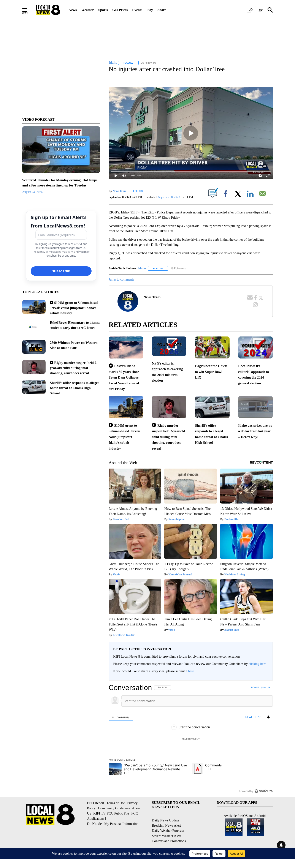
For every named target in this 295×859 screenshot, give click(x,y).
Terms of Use (115, 803)
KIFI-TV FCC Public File (111, 813)
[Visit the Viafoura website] (263, 791)
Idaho (142, 268)
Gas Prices (120, 10)
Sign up (265, 687)
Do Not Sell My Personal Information (112, 824)
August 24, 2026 (32, 192)
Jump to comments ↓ (123, 279)
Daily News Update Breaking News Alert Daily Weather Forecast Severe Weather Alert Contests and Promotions (169, 830)
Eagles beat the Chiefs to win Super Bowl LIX (211, 371)
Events (137, 10)
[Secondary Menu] (27, 10)
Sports (103, 10)
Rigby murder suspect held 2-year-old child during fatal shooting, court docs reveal (73, 368)
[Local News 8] (48, 10)
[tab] (121, 717)
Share (161, 10)
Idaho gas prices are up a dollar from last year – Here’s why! (255, 431)
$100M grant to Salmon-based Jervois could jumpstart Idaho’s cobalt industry (74, 308)
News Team (120, 191)
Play (149, 10)
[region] (191, 739)
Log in (255, 687)
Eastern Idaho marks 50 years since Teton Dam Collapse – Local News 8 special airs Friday (125, 377)
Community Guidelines (114, 808)
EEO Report (95, 803)
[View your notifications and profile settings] (268, 717)
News (73, 10)
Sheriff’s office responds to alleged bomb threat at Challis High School (75, 388)
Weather (87, 10)
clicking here (257, 664)
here (191, 671)
